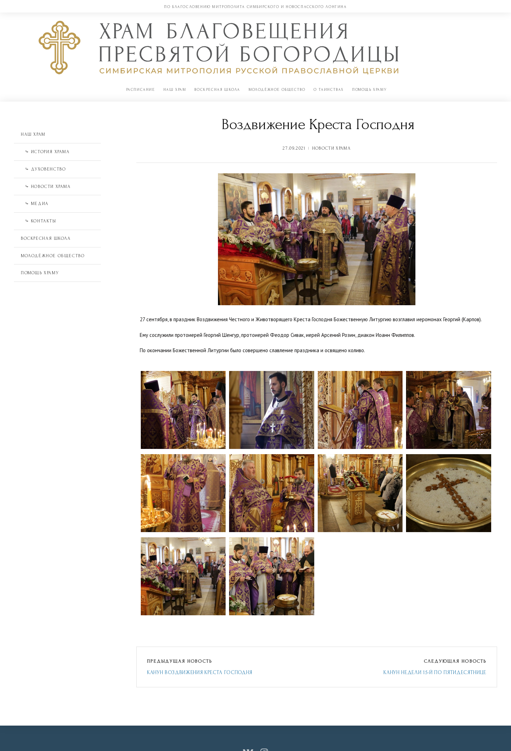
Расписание (140, 89)
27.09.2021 (294, 148)
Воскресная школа (217, 89)
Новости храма (331, 148)
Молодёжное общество (277, 89)
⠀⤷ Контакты (38, 221)
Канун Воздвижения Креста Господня (199, 672)
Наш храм (174, 89)
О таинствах (329, 89)
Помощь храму (369, 89)
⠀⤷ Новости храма (46, 186)
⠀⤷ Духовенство (43, 169)
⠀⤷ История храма (45, 151)
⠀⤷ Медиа (35, 203)
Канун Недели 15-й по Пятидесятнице (434, 672)
